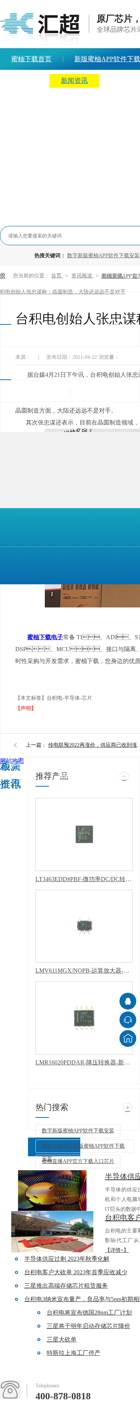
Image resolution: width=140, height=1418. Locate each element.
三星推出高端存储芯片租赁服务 (66, 1285)
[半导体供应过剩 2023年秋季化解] (52, 1190)
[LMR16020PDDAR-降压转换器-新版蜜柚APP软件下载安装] (84, 1018)
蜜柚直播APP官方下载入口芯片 (78, 1161)
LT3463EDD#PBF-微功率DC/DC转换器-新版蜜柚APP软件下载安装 (84, 879)
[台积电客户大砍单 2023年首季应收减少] (52, 1231)
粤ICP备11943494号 (13, 835)
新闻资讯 (74, 80)
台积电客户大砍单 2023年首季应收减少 (75, 1272)
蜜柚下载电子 (45, 637)
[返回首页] (127, 1038)
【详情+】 (117, 1250)
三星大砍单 (62, 1339)
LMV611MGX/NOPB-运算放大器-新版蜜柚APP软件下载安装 (84, 970)
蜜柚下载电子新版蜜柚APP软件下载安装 (83, 1148)
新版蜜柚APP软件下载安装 (92, 775)
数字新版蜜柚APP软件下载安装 (103, 255)
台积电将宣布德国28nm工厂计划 (89, 1312)
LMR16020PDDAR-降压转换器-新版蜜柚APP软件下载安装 (84, 1062)
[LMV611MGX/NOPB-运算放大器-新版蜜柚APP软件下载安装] (84, 926)
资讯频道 (82, 276)
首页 (57, 276)
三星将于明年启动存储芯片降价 (88, 1326)
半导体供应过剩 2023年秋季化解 (66, 1259)
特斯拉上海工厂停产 (73, 1353)
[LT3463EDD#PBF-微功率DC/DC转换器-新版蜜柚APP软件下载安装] (84, 834)
